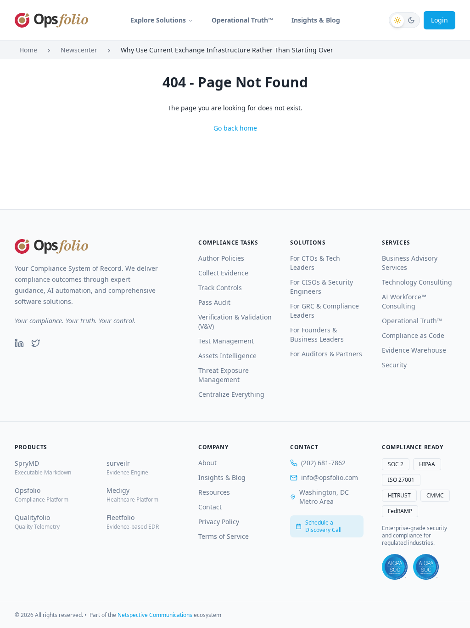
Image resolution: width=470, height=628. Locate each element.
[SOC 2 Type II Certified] (426, 567)
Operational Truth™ (242, 20)
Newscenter (79, 50)
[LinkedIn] (19, 343)
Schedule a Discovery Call (323, 526)
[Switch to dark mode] (404, 20)
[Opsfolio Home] (51, 20)
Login (439, 20)
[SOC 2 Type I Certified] (395, 567)
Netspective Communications (155, 615)
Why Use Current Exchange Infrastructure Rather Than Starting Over (227, 50)
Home (28, 50)
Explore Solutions (158, 20)
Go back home (235, 128)
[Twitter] (35, 343)
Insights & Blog (315, 20)
